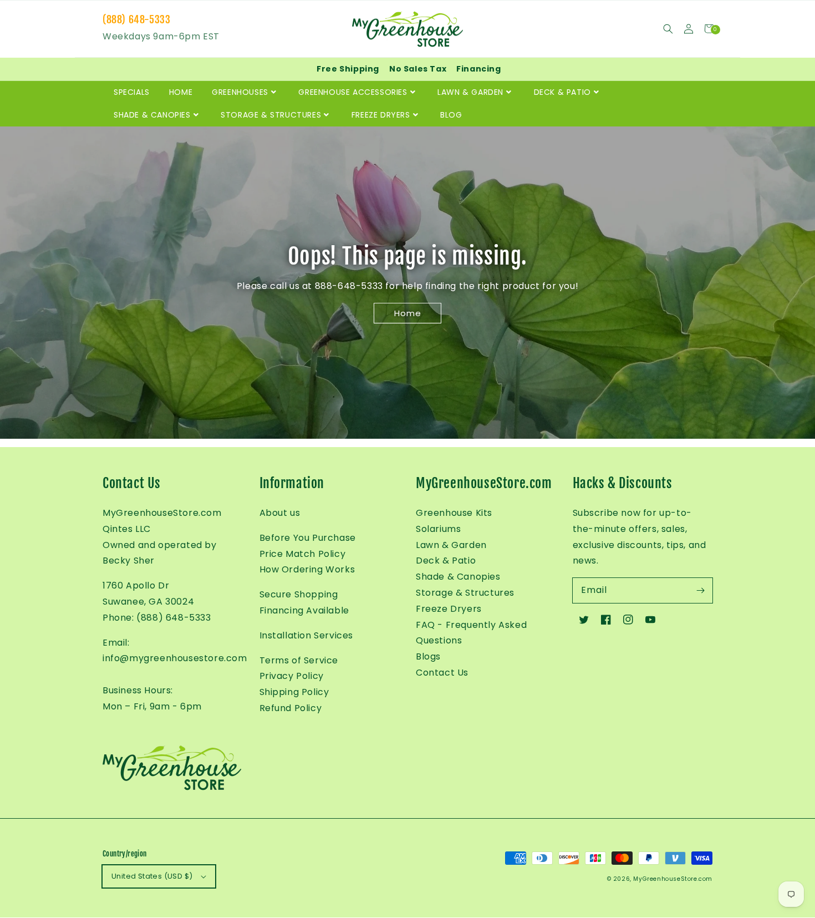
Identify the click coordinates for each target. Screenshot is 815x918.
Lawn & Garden (451, 545)
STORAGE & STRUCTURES (271, 114)
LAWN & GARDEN (470, 92)
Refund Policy (290, 708)
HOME (180, 92)
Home (407, 313)
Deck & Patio (446, 560)
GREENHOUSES (240, 92)
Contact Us (442, 672)
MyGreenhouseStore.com (672, 879)
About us (279, 512)
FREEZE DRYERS (381, 114)
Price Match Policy (302, 553)
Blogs (428, 656)
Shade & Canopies (458, 576)
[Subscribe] (700, 590)
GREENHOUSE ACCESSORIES (352, 92)
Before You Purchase (307, 537)
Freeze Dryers (449, 608)
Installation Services (306, 635)
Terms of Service (299, 660)
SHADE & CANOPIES (152, 114)
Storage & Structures (465, 592)
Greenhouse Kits (454, 512)
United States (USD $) (151, 876)
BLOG (451, 114)
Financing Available (304, 610)
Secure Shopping (298, 594)
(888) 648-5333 (136, 19)
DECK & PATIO (562, 92)
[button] (668, 28)
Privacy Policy (291, 676)
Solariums (438, 529)
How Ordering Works (307, 569)
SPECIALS (132, 92)
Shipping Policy (294, 692)
